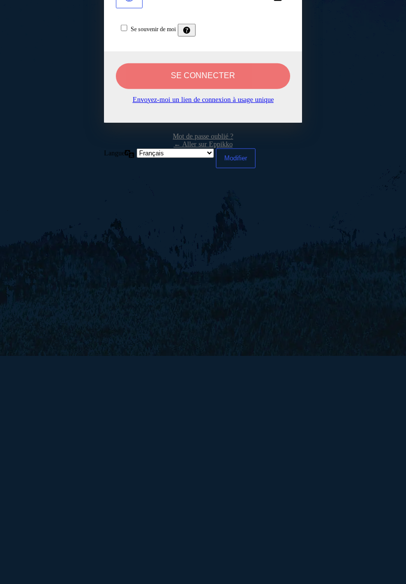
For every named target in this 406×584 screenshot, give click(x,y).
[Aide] (187, 29)
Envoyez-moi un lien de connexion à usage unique (203, 99)
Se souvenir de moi (153, 28)
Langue (114, 152)
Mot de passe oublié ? (203, 136)
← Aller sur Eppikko (203, 143)
